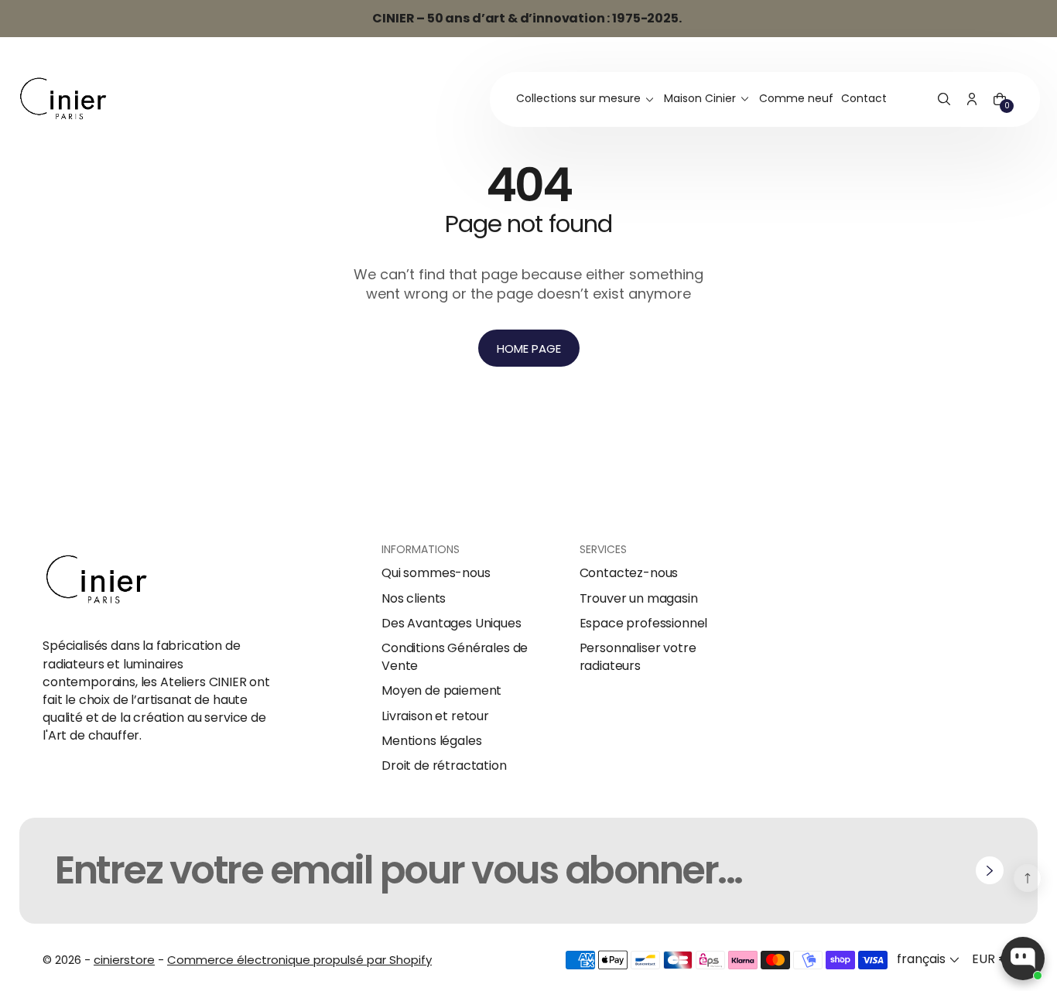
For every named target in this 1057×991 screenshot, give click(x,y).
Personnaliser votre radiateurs (638, 657)
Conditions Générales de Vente (454, 657)
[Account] (972, 100)
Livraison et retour (435, 716)
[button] (944, 100)
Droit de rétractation (444, 765)
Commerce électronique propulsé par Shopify (299, 960)
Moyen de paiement (441, 690)
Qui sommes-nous (436, 573)
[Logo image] (63, 99)
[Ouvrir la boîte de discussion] (1023, 958)
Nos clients (413, 598)
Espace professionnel (644, 623)
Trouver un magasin (639, 598)
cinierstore (124, 960)
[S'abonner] (989, 870)
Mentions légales (431, 741)
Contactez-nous (629, 573)
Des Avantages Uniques (451, 623)
